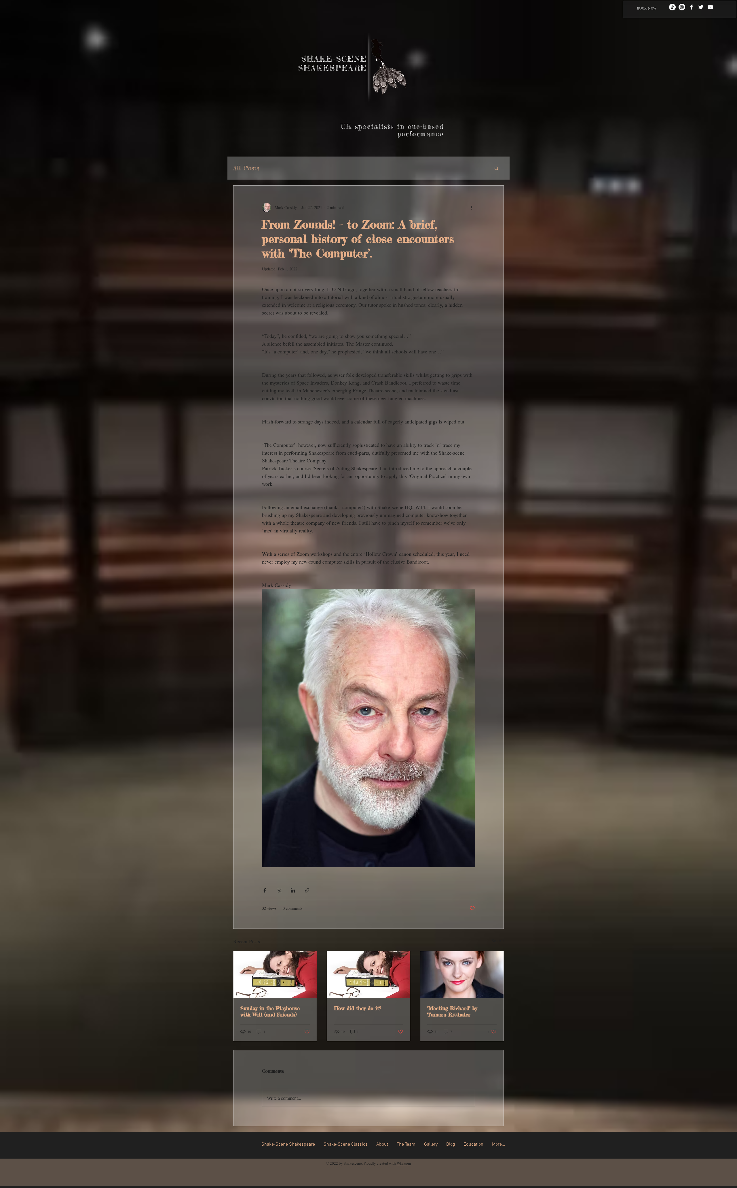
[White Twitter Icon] (701, 7)
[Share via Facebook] (264, 890)
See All (498, 940)
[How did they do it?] (368, 974)
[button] (496, 168)
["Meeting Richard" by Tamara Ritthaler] (462, 974)
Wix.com (404, 1163)
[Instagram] (682, 7)
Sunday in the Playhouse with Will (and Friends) (270, 1011)
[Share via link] (307, 890)
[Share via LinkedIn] (293, 890)
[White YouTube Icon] (710, 7)
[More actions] (471, 207)
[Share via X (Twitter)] (279, 890)
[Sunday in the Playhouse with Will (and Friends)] (275, 974)
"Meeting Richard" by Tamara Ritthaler (452, 1011)
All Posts (246, 168)
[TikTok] (672, 7)
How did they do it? (357, 1008)
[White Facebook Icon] (691, 7)
